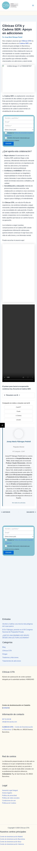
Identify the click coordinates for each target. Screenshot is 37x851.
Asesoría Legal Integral (10, 790)
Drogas (4, 654)
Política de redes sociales (10, 798)
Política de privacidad (9, 795)
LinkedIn (18, 420)
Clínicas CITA (7, 650)
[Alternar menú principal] (33, 5)
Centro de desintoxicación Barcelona (12, 839)
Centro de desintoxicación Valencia (12, 844)
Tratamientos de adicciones (11, 661)
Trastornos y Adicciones (10, 657)
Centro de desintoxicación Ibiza (10, 841)
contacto (6, 708)
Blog (4, 647)
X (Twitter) (18, 415)
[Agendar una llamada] (12, 13)
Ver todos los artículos (18, 502)
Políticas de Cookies (9, 803)
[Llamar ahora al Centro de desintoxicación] (25, 13)
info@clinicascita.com (9, 722)
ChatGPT (18, 407)
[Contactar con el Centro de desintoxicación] (18, 13)
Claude (18, 411)
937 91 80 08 (6, 719)
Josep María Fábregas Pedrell (19, 442)
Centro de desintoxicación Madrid (11, 836)
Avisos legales (7, 793)
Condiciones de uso (9, 800)
